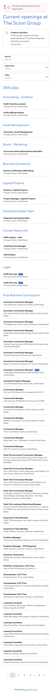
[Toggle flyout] (46, 67)
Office (7, 75)
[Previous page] (7, 675)
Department (9, 66)
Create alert (16, 44)
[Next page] (44, 675)
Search (8, 57)
